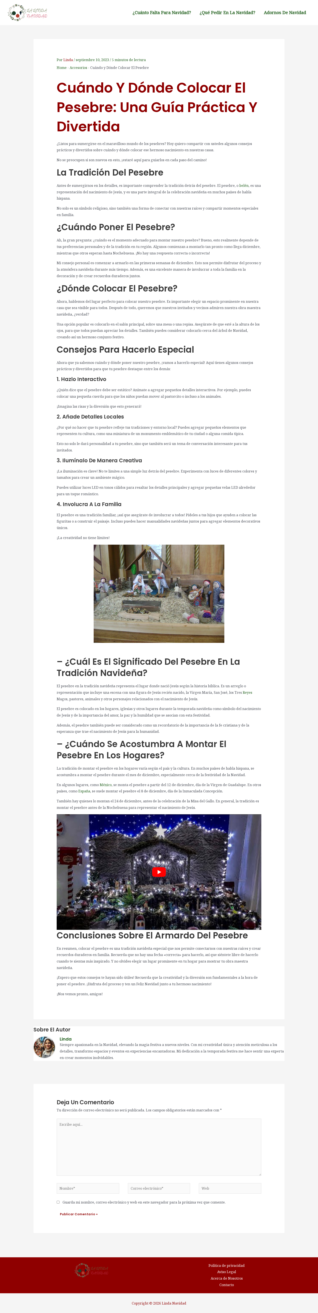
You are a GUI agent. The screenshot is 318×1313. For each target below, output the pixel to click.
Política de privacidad (227, 1265)
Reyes (247, 692)
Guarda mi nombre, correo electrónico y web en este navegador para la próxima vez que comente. (144, 1202)
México (106, 784)
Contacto (226, 1284)
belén (244, 185)
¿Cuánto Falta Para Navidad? (162, 12)
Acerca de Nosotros (227, 1278)
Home (62, 67)
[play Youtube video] (159, 872)
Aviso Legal (226, 1271)
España (84, 791)
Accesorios (78, 67)
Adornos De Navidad (285, 12)
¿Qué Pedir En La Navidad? (227, 12)
